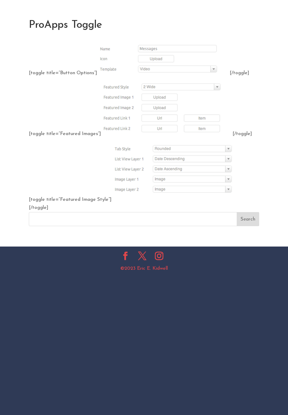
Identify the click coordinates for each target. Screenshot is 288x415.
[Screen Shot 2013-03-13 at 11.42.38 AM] (177, 199)
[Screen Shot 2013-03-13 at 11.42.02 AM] (163, 73)
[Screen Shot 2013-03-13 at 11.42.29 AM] (167, 133)
